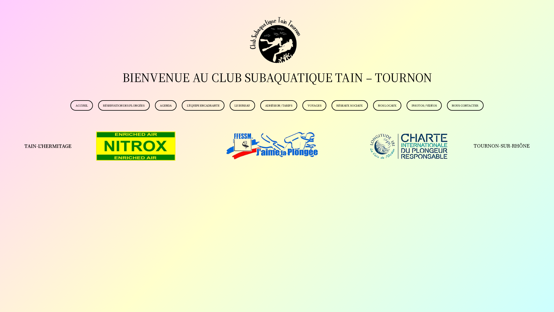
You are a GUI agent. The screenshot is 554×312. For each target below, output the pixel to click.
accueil (82, 105)
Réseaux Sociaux (349, 105)
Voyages (314, 105)
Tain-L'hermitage (48, 146)
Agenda (166, 105)
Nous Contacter (465, 105)
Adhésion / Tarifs (278, 105)
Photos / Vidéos (424, 105)
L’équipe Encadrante (203, 105)
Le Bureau (242, 105)
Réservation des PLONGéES (124, 105)
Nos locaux (387, 105)
